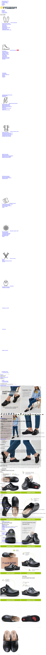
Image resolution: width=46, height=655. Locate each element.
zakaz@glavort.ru (4, 540)
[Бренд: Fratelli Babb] (2, 425)
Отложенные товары (5, 381)
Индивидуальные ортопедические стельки (8, 527)
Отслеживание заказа (3, 384)
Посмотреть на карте (5, 541)
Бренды (3, 524)
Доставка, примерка (5, 2)
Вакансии (3, 529)
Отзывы (3, 526)
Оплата (3, 3)
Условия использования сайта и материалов (22, 542)
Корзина (1, 377)
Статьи (3, 528)
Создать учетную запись (6, 521)
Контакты (3, 4)
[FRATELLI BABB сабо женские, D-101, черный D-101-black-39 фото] (10, 412)
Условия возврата (5, 534)
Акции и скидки (4, 12)
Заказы (3, 380)
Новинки (3, 10)
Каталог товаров (4, 525)
